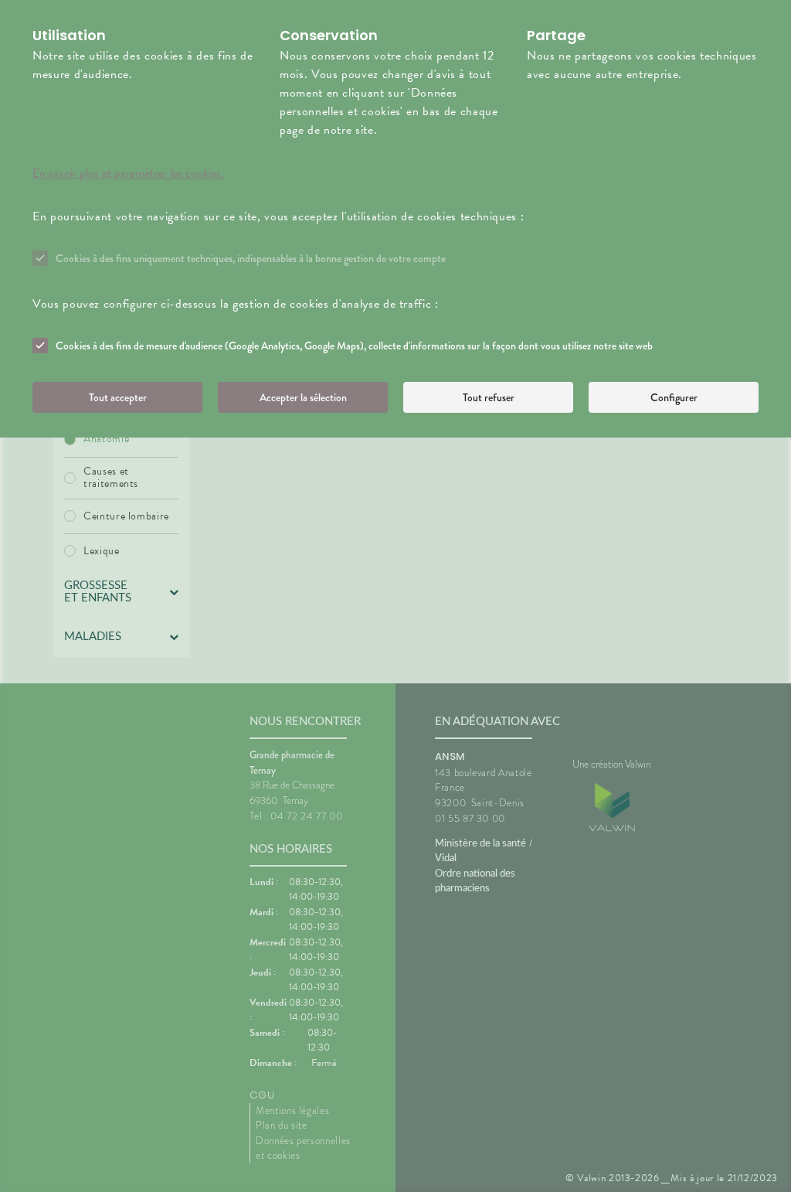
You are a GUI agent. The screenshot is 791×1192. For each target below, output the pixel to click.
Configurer (674, 397)
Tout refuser (488, 397)
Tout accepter (118, 397)
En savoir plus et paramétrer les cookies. (128, 173)
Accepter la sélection (303, 397)
